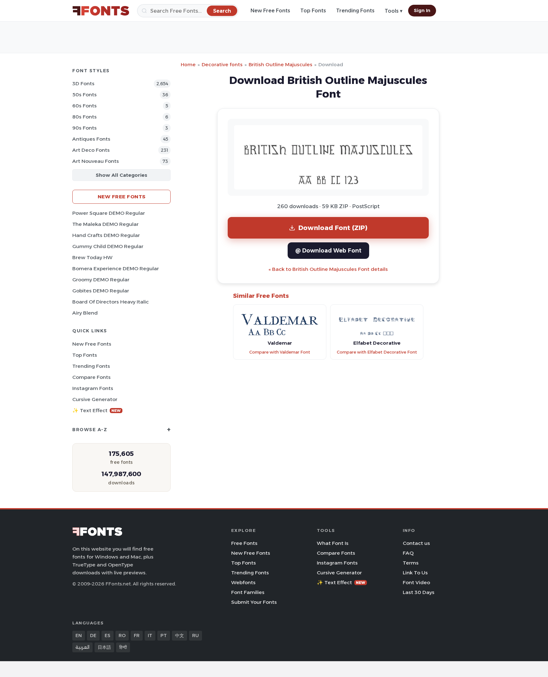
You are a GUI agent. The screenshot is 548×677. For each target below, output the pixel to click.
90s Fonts (84, 128)
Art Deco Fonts (91, 150)
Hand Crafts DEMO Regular (106, 235)
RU (195, 635)
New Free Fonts (270, 11)
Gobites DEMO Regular (100, 291)
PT (163, 635)
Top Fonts (313, 11)
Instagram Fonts (92, 388)
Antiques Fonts (91, 139)
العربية (82, 647)
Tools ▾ (393, 11)
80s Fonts (84, 117)
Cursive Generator (94, 399)
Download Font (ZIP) (333, 228)
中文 (179, 635)
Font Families (247, 592)
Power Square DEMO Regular (108, 213)
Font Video (416, 582)
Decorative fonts (222, 64)
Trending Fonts (355, 11)
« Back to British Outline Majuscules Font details (328, 269)
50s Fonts (84, 95)
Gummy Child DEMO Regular (107, 246)
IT (150, 635)
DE (93, 635)
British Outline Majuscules (280, 64)
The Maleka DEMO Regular (105, 224)
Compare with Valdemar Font (279, 352)
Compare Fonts (91, 377)
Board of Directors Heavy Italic (110, 302)
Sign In (422, 10)
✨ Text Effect (96, 410)
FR (137, 635)
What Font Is (333, 543)
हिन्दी (123, 647)
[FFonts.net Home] (100, 11)
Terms (411, 563)
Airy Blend (85, 313)
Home (188, 64)
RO (122, 635)
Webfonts (243, 582)
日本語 (104, 647)
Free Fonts (244, 543)
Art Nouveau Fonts (95, 161)
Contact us (416, 543)
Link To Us (415, 573)
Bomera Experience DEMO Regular (115, 268)
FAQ (408, 553)
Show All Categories (121, 175)
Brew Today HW (92, 257)
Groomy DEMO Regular (100, 280)
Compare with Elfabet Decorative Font (377, 352)
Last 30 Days (418, 592)
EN (78, 635)
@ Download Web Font (328, 250)
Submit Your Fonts (254, 602)
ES (107, 635)
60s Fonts (84, 106)
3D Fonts (83, 83)
